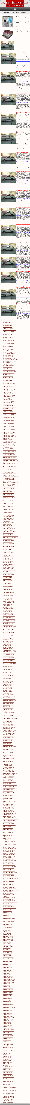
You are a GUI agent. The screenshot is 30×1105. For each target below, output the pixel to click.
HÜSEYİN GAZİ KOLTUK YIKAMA (9, 737)
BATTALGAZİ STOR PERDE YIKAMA (10, 456)
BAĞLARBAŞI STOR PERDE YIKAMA (10, 620)
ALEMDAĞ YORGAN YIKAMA (8, 411)
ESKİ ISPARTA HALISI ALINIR (8, 703)
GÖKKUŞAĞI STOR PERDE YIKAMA (10, 848)
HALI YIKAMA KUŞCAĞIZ (7, 977)
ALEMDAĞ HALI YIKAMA (7, 410)
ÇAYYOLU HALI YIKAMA (7, 576)
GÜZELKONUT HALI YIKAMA (8, 543)
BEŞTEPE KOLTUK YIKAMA (8, 755)
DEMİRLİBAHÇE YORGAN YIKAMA (9, 801)
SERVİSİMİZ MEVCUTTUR (8, 504)
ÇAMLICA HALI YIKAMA (7, 580)
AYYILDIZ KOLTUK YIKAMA (8, 614)
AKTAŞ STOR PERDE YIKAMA (8, 401)
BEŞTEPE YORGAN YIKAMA (8, 1099)
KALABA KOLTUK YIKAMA (8, 734)
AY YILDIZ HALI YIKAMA (7, 633)
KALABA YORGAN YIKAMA (8, 789)
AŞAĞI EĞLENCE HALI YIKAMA (9, 919)
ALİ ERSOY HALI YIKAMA (8, 416)
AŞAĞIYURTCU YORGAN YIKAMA (9, 1087)
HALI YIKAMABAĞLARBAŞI (8, 1011)
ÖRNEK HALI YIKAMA (7, 1040)
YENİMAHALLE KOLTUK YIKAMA (9, 361)
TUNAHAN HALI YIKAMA (7, 524)
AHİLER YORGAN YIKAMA (8, 376)
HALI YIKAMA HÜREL (7, 983)
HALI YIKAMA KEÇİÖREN (7, 1023)
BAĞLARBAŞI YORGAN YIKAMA (9, 619)
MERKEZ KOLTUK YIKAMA (8, 625)
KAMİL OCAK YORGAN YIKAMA (9, 788)
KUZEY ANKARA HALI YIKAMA (9, 1029)
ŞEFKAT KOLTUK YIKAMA (8, 715)
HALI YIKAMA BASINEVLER (8, 1004)
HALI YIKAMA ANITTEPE (7, 917)
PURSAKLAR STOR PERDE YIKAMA (10, 353)
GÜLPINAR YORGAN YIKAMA (8, 859)
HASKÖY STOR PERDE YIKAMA (9, 487)
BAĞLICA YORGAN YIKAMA (8, 500)
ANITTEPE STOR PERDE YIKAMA (9, 450)
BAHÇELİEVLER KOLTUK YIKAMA (9, 759)
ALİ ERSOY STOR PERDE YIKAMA (9, 419)
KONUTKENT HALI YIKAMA (8, 561)
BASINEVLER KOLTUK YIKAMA (9, 653)
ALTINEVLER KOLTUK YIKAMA (9, 432)
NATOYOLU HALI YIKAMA (8, 1035)
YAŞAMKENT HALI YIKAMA (8, 1075)
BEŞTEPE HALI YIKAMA (7, 927)
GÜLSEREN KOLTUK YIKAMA (8, 868)
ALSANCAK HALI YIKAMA (8, 595)
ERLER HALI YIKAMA (7, 550)
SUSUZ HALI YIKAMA (7, 1051)
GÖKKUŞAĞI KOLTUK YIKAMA (9, 850)
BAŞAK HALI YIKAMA (7, 693)
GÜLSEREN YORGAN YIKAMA (9, 865)
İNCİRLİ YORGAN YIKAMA (8, 791)
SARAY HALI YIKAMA (7, 362)
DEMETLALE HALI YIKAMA (8, 939)
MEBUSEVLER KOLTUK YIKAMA (9, 727)
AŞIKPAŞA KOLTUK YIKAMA (8, 475)
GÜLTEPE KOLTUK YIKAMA (8, 909)
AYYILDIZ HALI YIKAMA (7, 611)
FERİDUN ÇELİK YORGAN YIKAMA (9, 817)
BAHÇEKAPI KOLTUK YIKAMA (8, 496)
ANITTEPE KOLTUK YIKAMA (8, 453)
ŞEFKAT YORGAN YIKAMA (8, 770)
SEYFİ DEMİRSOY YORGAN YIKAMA (10, 773)
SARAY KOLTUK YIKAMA (7, 367)
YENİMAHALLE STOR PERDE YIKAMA (10, 359)
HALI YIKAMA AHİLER (7, 974)
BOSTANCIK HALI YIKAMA (8, 928)
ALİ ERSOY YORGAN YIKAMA (8, 417)
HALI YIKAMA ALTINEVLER (8, 914)
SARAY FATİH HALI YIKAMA (8, 573)
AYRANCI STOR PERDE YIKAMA (9, 602)
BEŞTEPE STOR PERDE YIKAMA (9, 454)
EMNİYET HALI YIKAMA (7, 556)
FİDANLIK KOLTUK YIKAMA (8, 832)
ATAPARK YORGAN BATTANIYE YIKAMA (10, 482)
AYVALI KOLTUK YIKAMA (7, 610)
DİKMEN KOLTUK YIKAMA (8, 745)
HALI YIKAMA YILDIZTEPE (8, 976)
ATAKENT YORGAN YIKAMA (8, 921)
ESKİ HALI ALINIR (6, 705)
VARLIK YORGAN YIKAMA (8, 764)
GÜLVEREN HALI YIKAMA (8, 869)
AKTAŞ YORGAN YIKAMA (8, 399)
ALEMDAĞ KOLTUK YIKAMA (8, 414)
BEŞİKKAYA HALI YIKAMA (8, 925)
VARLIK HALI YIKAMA (7, 1069)
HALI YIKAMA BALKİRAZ (7, 967)
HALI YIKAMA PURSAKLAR (8, 1020)
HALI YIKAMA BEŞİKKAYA (8, 1002)
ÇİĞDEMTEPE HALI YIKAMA (8, 574)
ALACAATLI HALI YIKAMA (8, 596)
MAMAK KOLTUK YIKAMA (8, 349)
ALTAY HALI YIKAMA (7, 690)
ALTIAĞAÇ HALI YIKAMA (7, 421)
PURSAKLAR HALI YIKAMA (8, 350)
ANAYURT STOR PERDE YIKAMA (9, 442)
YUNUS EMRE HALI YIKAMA (8, 635)
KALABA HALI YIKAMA (7, 1032)
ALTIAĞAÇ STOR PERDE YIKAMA (9, 424)
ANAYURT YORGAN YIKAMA (8, 441)
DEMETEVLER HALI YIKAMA (8, 936)
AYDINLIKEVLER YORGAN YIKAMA (9, 531)
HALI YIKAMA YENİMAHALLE (8, 1019)
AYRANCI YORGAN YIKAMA (8, 601)
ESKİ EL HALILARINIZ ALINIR (8, 702)
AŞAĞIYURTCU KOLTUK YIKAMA (9, 507)
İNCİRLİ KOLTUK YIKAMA (8, 736)
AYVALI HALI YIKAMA (7, 605)
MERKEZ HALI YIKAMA (7, 1034)
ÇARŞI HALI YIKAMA (7, 579)
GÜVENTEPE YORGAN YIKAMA (9, 894)
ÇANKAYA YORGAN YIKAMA (8, 334)
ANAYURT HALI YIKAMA (7, 439)
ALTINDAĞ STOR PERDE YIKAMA (9, 330)
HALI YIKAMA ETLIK (6, 985)
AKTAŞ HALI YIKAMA (7, 398)
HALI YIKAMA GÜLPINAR (7, 992)
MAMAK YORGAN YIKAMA (8, 346)
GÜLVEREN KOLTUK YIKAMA (8, 874)
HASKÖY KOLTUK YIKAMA (8, 739)
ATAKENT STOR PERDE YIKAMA (9, 463)
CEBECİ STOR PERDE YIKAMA (9, 445)
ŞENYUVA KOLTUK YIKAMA (8, 623)
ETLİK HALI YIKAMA (6, 948)
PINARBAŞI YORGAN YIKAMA (8, 776)
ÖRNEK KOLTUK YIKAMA (8, 722)
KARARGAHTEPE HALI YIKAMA (9, 808)
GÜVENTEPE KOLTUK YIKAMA (9, 897)
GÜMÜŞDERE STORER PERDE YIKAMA (10, 878)
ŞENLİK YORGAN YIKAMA (8, 768)
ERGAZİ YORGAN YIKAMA (8, 668)
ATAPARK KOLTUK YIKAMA (8, 485)
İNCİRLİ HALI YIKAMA (7, 955)
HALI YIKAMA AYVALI (7, 1014)
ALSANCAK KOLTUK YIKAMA (8, 513)
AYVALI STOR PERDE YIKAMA (9, 608)
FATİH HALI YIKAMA (6, 949)
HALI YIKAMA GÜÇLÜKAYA (8, 991)
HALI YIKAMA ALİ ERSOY (7, 970)
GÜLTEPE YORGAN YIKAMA (8, 906)
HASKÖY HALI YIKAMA (7, 951)
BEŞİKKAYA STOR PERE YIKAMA (9, 457)
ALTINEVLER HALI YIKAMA (8, 427)
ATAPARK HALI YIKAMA (7, 481)
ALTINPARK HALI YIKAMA (8, 433)
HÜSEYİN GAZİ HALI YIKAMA (8, 952)
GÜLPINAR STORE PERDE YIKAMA (10, 860)
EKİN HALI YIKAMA (6, 943)
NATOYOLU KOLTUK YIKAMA (8, 725)
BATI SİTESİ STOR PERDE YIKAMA (9, 466)
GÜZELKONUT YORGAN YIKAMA (9, 663)
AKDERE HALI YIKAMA (7, 380)
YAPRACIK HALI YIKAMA (7, 1074)
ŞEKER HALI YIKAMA (7, 673)
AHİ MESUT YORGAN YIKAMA (8, 1085)
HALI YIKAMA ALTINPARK (8, 1016)
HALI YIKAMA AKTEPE (7, 973)
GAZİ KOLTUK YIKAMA (7, 838)
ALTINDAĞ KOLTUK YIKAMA (8, 331)
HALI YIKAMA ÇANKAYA (7, 1025)
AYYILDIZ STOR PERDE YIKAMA (9, 616)
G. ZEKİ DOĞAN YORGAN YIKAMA (9, 841)
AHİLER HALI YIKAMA (7, 374)
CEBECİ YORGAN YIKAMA (8, 807)
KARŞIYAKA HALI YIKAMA (8, 530)
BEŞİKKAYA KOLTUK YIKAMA (8, 756)
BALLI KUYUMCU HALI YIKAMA (9, 585)
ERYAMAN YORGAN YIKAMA (8, 666)
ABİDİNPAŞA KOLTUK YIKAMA (8, 373)
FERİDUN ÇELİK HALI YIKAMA (9, 816)
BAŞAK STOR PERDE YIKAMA (9, 696)
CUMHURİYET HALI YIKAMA (8, 632)
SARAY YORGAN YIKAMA (8, 364)
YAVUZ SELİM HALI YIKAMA (8, 1077)
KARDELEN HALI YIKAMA (8, 533)
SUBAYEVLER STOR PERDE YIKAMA (10, 479)
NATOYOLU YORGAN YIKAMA (8, 780)
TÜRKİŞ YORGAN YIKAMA (8, 765)
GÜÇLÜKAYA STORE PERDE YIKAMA (10, 854)
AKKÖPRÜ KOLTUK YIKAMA (8, 390)
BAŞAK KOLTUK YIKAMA (7, 697)
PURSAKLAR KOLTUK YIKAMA (9, 355)
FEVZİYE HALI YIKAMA (7, 542)
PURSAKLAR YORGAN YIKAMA (9, 352)
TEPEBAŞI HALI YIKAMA (7, 1062)
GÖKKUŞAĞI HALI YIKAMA (8, 845)
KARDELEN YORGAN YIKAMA (9, 659)
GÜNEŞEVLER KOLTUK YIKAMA (9, 885)
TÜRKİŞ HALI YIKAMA (7, 1068)
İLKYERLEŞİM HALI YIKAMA (8, 540)
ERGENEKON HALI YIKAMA (8, 552)
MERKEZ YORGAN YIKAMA (8, 1102)
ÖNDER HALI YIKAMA (7, 1038)
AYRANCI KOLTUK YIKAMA (8, 604)
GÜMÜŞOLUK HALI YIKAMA (8, 567)
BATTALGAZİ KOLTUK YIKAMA (8, 758)
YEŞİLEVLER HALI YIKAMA (8, 1081)
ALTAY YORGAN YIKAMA (7, 669)
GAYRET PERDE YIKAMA (8, 829)
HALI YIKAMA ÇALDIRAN (7, 994)
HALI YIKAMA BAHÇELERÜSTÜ (9, 1007)
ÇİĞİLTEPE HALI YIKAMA (7, 934)
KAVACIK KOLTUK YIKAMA (8, 728)
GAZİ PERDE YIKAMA (7, 836)
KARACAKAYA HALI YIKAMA (8, 522)
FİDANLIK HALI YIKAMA (7, 822)
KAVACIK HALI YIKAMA (7, 961)
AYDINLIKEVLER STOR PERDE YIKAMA (10, 536)
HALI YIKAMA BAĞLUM (7, 1010)
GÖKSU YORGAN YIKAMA (8, 665)
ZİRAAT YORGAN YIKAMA (8, 761)
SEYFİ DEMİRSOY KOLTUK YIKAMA (10, 718)
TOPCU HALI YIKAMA (7, 1065)
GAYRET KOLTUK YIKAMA (8, 831)
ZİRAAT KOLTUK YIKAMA (7, 706)
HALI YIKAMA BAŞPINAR (7, 998)
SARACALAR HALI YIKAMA (8, 564)
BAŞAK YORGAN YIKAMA (8, 694)
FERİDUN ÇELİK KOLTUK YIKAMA (9, 820)
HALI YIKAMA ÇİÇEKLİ (7, 964)
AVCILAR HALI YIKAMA (7, 589)
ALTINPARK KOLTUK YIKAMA (8, 438)
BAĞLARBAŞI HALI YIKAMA (8, 617)
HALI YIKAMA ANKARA (7, 911)
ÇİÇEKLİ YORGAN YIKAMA (8, 804)
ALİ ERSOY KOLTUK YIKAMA (8, 420)
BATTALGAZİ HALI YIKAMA (8, 924)
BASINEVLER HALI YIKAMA (8, 648)
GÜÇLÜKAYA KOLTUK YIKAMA (9, 856)
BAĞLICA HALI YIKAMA (7, 587)
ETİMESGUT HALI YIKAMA (8, 647)
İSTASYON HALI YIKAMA (7, 539)
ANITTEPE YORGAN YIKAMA (8, 448)
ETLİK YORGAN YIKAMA (7, 795)
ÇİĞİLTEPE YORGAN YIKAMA (8, 802)
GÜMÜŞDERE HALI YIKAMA (8, 875)
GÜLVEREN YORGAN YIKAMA (9, 871)
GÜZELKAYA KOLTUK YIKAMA (8, 903)
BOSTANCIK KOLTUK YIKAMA (8, 753)
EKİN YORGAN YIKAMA (7, 798)
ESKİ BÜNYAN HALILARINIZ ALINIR (9, 700)
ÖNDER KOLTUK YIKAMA (8, 724)
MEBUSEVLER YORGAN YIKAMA (9, 782)
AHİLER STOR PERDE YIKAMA (9, 377)
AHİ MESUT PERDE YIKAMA (8, 488)
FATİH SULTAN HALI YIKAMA (8, 546)
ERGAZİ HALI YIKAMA (7, 555)
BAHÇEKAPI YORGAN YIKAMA (9, 497)
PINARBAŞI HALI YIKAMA (8, 1044)
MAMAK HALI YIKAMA (7, 344)
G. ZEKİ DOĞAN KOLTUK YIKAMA (9, 844)
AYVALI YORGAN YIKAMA (8, 607)
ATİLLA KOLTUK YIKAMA (7, 494)
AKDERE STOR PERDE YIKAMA (9, 383)
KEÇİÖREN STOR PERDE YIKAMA (9, 341)
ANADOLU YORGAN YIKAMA (8, 1088)
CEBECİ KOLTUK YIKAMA (8, 752)
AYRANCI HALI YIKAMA (7, 599)
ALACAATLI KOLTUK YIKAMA (8, 518)
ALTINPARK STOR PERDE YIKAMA (9, 436)
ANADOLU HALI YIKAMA (7, 593)
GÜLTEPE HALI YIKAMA (7, 905)
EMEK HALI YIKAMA (7, 945)
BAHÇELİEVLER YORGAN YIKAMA (9, 1090)
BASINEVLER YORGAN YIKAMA (9, 650)
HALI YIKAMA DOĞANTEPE (8, 988)
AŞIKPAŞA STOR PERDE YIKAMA (9, 473)
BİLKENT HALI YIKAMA (7, 577)
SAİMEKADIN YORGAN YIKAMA (9, 774)
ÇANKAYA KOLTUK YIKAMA (8, 337)
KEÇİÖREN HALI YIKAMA (8, 338)
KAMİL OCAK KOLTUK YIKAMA (9, 733)
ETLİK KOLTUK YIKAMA (7, 740)
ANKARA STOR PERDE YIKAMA (9, 324)
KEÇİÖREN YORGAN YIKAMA (8, 340)
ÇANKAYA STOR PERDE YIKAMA (9, 336)
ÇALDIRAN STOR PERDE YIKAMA (9, 813)
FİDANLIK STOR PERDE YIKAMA (9, 825)
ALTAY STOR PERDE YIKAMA (8, 478)
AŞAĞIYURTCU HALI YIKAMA (8, 509)
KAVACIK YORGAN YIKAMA (8, 783)
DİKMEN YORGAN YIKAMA (8, 799)
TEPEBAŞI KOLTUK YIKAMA (8, 712)
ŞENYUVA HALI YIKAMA (7, 1059)
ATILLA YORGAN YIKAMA (8, 491)
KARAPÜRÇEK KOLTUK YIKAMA (9, 731)
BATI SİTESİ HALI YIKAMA (8, 687)
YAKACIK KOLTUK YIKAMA (8, 708)
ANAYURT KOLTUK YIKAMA (8, 444)
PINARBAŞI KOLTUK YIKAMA (8, 721)
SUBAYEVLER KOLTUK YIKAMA (9, 716)
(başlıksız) (5, 896)
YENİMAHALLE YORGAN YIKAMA (9, 358)
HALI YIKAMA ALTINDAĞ (7, 1026)
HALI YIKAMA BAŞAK (7, 1001)
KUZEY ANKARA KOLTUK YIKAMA (9, 626)
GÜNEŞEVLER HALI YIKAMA (8, 881)
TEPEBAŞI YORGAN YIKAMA (8, 767)
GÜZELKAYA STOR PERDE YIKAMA (10, 902)
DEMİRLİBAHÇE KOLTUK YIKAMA (9, 746)
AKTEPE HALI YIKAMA (7, 404)
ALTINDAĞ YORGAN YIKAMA (8, 328)
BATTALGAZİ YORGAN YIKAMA (9, 1094)
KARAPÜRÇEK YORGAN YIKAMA (9, 786)
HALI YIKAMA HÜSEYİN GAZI (8, 982)
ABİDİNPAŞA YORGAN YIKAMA (9, 370)
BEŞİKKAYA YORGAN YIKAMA (8, 1096)
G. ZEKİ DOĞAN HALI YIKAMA (8, 839)
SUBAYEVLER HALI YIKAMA (8, 1050)
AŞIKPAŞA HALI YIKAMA (7, 470)
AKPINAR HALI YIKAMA (7, 392)
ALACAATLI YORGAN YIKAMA (8, 516)
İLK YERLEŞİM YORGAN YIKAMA (9, 662)
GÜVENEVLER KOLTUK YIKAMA (9, 891)
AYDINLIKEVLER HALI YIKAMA (9, 528)
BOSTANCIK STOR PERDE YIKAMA (9, 451)
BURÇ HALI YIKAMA (7, 583)
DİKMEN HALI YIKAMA (7, 942)
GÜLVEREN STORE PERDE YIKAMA (10, 872)
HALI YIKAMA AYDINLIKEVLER (9, 1017)
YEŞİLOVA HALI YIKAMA (7, 1083)
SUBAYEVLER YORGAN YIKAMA (9, 771)
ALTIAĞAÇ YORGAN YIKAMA (8, 423)
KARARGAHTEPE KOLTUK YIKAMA (9, 730)
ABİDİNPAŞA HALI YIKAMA (8, 368)
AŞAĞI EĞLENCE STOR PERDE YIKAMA (10, 460)
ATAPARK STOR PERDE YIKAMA (9, 484)
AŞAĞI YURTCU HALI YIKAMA (8, 592)
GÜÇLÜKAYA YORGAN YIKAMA (9, 853)
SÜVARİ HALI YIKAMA (7, 1053)
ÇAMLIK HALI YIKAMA (7, 931)
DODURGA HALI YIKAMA (7, 559)
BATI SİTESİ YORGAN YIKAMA (8, 1091)
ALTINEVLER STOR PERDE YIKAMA (10, 430)
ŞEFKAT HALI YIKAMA (7, 1054)
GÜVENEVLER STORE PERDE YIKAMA (10, 890)
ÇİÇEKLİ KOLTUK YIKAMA (8, 749)
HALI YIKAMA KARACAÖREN (8, 980)
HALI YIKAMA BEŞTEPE (7, 965)
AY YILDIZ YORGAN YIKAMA (8, 613)
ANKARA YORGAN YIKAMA (8, 322)
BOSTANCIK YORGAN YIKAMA (9, 1097)
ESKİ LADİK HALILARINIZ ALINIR (9, 699)
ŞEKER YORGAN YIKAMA (8, 656)
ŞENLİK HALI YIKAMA (7, 1057)
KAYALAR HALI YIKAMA (7, 527)
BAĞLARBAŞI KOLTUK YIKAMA (9, 622)
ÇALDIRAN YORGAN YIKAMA (8, 811)
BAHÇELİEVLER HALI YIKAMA (9, 922)
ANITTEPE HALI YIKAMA (7, 447)
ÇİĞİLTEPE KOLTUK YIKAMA (8, 748)
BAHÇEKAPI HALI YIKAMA (8, 586)
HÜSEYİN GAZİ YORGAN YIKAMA (9, 792)
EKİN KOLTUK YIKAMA (7, 743)
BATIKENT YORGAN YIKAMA (8, 1093)
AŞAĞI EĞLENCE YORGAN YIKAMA (10, 459)
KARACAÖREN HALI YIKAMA (8, 629)
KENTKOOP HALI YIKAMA (8, 582)
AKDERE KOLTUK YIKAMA (8, 384)
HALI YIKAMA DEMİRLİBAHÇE (8, 989)
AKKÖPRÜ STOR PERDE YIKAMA (9, 389)
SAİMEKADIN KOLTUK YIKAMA (9, 719)
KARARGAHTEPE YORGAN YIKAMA (10, 785)
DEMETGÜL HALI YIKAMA (8, 937)
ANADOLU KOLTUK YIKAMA (8, 510)
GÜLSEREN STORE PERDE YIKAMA (10, 866)
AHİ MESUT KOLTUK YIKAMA (8, 519)
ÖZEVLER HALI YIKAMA (7, 1041)
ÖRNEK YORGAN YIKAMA (8, 777)
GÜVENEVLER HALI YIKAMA (8, 887)
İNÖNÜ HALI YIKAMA (7, 678)
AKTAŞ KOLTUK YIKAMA (7, 402)
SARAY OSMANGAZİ (7, 571)
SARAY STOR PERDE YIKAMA (9, 365)
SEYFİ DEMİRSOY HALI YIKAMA (9, 1048)
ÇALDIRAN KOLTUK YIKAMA (8, 814)
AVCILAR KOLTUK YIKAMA (8, 502)
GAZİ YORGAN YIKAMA (7, 835)
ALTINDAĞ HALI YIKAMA (7, 327)
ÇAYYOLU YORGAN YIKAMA (8, 1100)
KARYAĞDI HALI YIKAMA (7, 562)
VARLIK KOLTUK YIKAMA (7, 709)
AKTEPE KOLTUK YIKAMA (8, 408)
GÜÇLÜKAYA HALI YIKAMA (8, 851)
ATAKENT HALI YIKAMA (7, 590)
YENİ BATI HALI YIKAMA (7, 636)
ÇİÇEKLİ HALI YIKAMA (7, 933)
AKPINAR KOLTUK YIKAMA (8, 396)
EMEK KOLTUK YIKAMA (7, 742)
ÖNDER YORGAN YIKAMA (8, 779)
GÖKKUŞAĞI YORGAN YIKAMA (9, 847)
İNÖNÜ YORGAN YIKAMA (8, 660)
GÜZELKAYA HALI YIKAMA (8, 899)
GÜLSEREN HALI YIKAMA (8, 863)
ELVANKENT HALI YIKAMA (8, 558)
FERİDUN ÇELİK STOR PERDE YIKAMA (10, 819)
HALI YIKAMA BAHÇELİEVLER (9, 1005)
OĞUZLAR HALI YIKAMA (7, 525)
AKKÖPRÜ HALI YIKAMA (7, 386)
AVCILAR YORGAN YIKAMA (8, 503)
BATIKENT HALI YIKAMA (7, 688)
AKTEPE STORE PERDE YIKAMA (9, 407)
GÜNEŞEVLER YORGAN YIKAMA (9, 882)
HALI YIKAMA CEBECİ (7, 997)
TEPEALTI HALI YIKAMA (7, 1060)
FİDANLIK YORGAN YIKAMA (8, 823)
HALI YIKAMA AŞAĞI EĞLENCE (9, 918)
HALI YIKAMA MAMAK (7, 1022)
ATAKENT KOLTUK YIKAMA (8, 506)
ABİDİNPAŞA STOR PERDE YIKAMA (10, 371)
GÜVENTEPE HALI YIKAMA (8, 893)
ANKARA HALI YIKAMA (7, 321)
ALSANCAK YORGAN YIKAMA (8, 515)
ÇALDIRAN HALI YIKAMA (7, 810)
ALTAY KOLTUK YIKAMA (7, 512)
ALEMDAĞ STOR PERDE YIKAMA (9, 413)
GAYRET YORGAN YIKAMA (8, 828)
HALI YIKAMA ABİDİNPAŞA (8, 971)
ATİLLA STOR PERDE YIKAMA (8, 493)
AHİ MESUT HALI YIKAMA (8, 598)
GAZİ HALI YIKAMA (6, 834)
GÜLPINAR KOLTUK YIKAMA (8, 862)
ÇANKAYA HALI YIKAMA (7, 333)
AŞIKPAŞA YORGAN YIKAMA (8, 472)
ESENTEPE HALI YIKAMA (8, 946)
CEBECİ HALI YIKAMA (7, 930)
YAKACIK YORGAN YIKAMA (8, 762)
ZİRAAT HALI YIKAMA (7, 1084)
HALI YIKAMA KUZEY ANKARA (9, 979)
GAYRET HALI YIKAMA (7, 826)
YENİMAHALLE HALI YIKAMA (8, 356)
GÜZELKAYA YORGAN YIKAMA (9, 900)
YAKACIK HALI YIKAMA (7, 1072)
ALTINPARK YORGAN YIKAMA (8, 435)
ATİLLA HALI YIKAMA (7, 490)
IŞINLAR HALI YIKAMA (7, 954)
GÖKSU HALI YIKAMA (7, 549)
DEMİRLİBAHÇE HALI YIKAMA (9, 940)
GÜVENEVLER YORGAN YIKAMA (9, 888)
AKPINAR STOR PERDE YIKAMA (9, 395)
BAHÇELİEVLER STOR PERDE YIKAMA (10, 476)
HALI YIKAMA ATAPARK (7, 1013)
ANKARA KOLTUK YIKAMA (8, 325)
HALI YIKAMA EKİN (6, 986)
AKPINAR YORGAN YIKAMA (8, 393)
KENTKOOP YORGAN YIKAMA (9, 657)
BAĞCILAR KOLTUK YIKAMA (8, 499)
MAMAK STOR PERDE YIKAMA (9, 347)
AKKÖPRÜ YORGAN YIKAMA (8, 387)
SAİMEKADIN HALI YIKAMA (8, 1047)
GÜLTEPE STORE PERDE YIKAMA (9, 908)
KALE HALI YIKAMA (6, 521)
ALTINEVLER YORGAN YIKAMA (9, 429)
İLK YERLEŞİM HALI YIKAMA (8, 679)
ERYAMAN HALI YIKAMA (7, 553)
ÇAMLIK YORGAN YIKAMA (8, 805)
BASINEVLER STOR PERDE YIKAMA (10, 651)
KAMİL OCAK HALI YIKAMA (8, 957)
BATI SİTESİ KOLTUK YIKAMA (8, 467)
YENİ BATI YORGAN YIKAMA (8, 654)
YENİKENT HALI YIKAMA (7, 1080)
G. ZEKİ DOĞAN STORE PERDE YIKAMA (10, 842)
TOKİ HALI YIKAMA (6, 1063)
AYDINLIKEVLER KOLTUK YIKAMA (9, 537)
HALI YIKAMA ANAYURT (7, 915)
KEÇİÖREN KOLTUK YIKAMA (8, 343)
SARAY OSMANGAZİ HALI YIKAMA (9, 570)
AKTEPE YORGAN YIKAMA (8, 405)
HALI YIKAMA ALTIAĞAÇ (7, 912)
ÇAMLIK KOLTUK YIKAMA (8, 751)
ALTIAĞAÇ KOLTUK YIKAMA (8, 426)
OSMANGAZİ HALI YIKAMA (8, 1037)
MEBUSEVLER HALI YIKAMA (8, 1031)
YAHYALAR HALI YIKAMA (8, 1071)
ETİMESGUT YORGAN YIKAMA (9, 670)
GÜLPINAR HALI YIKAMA (7, 857)
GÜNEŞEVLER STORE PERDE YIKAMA (10, 884)
